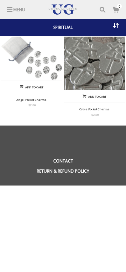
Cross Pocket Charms (94, 109)
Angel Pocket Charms (31, 99)
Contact (63, 161)
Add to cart (34, 87)
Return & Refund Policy (63, 171)
